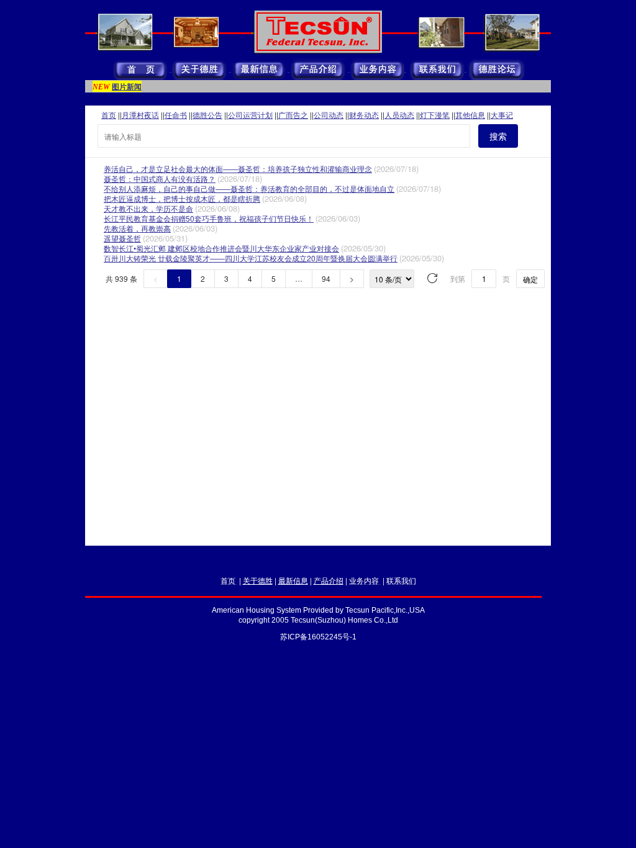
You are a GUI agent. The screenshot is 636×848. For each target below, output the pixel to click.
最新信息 (293, 580)
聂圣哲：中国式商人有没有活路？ (160, 178)
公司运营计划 (250, 114)
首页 (108, 114)
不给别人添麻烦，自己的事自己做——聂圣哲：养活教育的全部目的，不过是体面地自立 (249, 188)
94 (326, 278)
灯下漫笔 (435, 114)
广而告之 (293, 114)
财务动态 (364, 114)
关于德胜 (258, 580)
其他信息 (470, 114)
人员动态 (399, 114)
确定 (530, 279)
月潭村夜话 (140, 114)
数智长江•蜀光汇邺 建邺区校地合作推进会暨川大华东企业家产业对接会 (221, 248)
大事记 (502, 114)
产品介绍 (328, 580)
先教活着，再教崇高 (137, 228)
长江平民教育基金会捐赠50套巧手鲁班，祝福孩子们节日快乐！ (209, 218)
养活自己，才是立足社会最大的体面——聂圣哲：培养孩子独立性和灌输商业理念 (238, 168)
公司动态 (328, 114)
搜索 (498, 136)
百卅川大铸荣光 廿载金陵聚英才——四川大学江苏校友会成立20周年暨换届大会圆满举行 (251, 258)
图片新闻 (127, 86)
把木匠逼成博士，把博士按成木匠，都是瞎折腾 (182, 198)
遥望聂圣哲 (122, 238)
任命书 (176, 114)
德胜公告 (207, 114)
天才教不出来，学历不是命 (148, 208)
